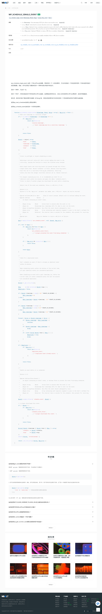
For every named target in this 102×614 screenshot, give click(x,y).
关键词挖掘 (84, 604)
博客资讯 (75, 599)
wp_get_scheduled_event (60, 44)
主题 (19, 3)
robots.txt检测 (94, 601)
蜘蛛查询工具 (84, 606)
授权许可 (57, 606)
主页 (14, 3)
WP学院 (48, 3)
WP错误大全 (84, 602)
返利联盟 (65, 606)
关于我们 (57, 599)
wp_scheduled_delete (72, 44)
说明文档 (75, 604)
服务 (29, 3)
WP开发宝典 (15, 8)
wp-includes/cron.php (27, 40)
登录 (86, 2)
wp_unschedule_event (36, 44)
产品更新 (75, 602)
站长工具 (84, 596)
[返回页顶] (98, 610)
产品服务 (66, 596)
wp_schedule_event (25, 44)
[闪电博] (5, 2)
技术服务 (65, 602)
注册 (91, 2)
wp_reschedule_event (48, 44)
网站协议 (57, 602)
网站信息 (57, 596)
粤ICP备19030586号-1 (28, 611)
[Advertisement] (51, 68)
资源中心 (57, 3)
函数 (39, 14)
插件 (24, 3)
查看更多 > (51, 527)
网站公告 (75, 606)
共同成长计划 (66, 604)
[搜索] (81, 2)
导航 (42, 3)
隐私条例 (57, 604)
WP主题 (65, 599)
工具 (36, 3)
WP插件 (65, 600)
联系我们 (57, 600)
